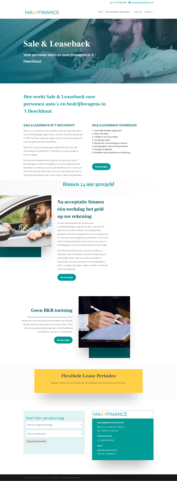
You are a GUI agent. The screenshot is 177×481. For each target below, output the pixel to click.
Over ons (138, 12)
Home (100, 12)
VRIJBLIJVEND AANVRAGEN (36, 441)
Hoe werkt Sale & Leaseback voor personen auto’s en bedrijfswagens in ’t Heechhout (64, 104)
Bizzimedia (56, 478)
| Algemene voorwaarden (70, 478)
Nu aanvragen (101, 167)
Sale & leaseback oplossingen (117, 12)
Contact (148, 12)
